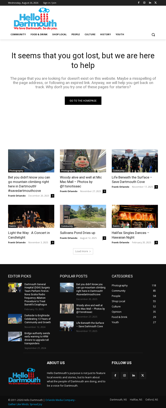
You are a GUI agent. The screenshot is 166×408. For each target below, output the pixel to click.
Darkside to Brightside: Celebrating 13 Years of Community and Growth (37, 319)
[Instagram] (144, 3)
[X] (155, 3)
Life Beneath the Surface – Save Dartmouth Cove (132, 179)
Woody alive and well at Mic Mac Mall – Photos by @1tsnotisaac (81, 181)
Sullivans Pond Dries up (77, 233)
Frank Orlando (17, 195)
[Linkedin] (150, 3)
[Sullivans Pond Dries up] (83, 216)
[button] (153, 34)
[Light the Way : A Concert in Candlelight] (31, 216)
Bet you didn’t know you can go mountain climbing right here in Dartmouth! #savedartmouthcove (29, 184)
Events (12, 226)
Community (119, 170)
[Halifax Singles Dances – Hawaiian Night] (135, 216)
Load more (81, 251)
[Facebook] (138, 3)
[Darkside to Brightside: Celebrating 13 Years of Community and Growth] (15, 319)
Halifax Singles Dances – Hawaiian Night (130, 235)
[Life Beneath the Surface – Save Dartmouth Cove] (135, 160)
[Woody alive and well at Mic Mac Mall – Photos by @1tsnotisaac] (83, 160)
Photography (16, 170)
